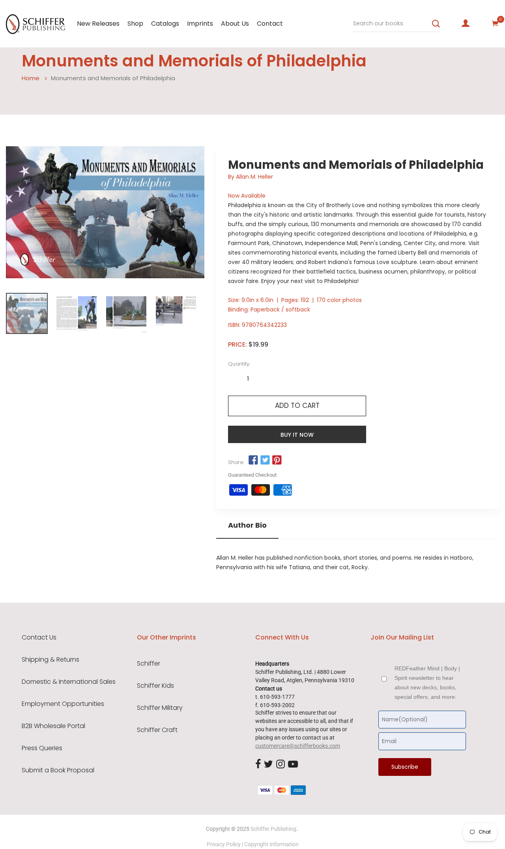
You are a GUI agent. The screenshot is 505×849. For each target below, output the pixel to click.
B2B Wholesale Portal (53, 726)
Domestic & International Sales (69, 682)
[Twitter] (268, 764)
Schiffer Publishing (273, 829)
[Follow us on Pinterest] (277, 460)
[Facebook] (258, 764)
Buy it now (297, 435)
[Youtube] (293, 764)
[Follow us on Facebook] (253, 460)
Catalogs (165, 23)
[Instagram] (280, 764)
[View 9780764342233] (27, 313)
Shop (135, 23)
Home (30, 78)
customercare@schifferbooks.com (297, 746)
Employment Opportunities (63, 704)
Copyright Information (271, 844)
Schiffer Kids (155, 686)
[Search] (436, 23)
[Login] (465, 23)
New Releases (98, 23)
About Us (235, 23)
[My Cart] (495, 23)
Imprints (200, 23)
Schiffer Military (160, 708)
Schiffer (148, 663)
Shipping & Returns (50, 660)
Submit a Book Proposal (58, 770)
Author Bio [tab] (247, 525)
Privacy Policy (224, 844)
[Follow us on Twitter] (265, 460)
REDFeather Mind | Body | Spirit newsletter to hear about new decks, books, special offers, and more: (427, 682)
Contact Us (39, 637)
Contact (270, 23)
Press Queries (42, 748)
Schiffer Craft (157, 730)
